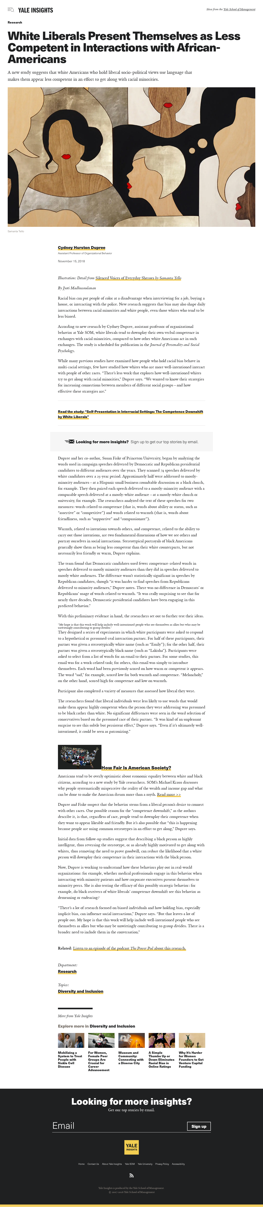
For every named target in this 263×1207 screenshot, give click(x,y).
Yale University (145, 1163)
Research (15, 22)
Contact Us (93, 1163)
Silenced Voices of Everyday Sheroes (138, 278)
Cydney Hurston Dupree (81, 247)
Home (81, 1163)
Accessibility (178, 1163)
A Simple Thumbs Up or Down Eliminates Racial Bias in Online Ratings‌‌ (161, 1059)
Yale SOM (130, 1163)
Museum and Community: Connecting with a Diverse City (131, 1057)
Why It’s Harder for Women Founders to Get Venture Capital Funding (191, 1059)
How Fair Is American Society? (136, 767)
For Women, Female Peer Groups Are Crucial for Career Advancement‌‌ (98, 1061)
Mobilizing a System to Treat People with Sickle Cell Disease (70, 1059)
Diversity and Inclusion (80, 991)
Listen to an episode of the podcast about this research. (129, 948)
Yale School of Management (239, 9)
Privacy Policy (162, 1163)
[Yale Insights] (35, 10)
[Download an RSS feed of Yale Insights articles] (131, 1175)
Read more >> (169, 794)
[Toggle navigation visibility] (11, 10)
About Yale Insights (112, 1163)
